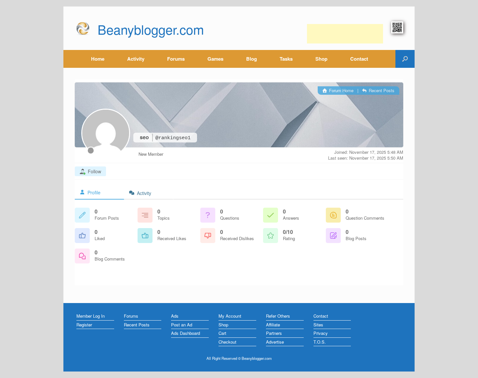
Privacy (320, 333)
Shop (321, 58)
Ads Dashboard (185, 333)
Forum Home (340, 90)
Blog (251, 58)
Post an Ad (181, 325)
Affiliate (273, 325)
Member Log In (90, 316)
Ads (175, 316)
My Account (230, 316)
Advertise (275, 342)
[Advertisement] (345, 33)
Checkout (227, 342)
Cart (222, 333)
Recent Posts (380, 90)
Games (215, 58)
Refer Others (278, 316)
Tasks (286, 58)
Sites (318, 325)
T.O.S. (319, 342)
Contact (359, 58)
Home (97, 58)
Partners (274, 333)
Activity (135, 58)
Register (84, 325)
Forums (176, 58)
